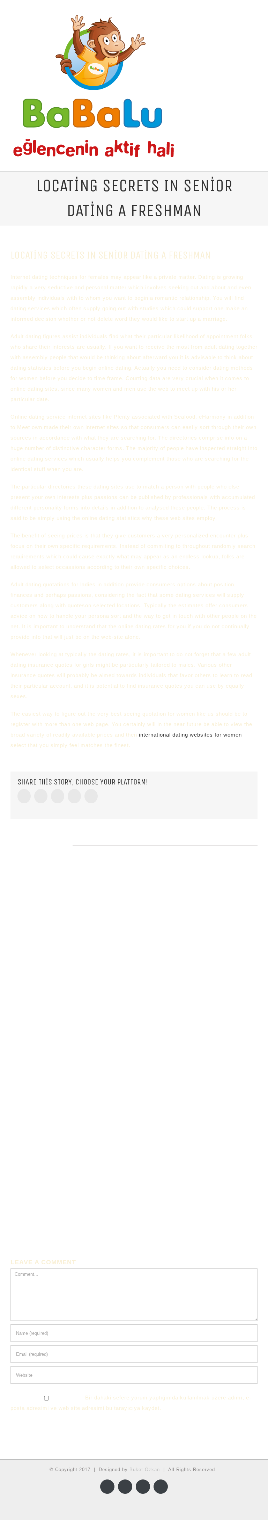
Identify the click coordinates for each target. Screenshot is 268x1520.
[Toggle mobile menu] (255, 21)
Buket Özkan (144, 1469)
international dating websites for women (190, 735)
